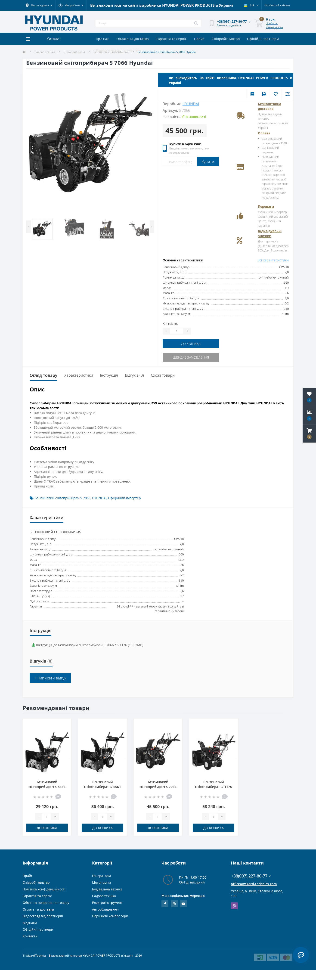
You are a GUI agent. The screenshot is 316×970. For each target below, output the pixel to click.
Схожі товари (163, 375)
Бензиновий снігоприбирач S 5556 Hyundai (46, 787)
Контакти (30, 936)
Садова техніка (44, 52)
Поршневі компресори (110, 916)
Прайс (199, 39)
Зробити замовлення (274, 25)
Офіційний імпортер (124, 498)
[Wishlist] (276, 94)
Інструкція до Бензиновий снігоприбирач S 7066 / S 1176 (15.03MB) (89, 645)
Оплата (264, 133)
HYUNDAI (191, 103)
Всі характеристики (273, 260)
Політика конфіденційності (44, 889)
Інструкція (109, 375)
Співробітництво (226, 39)
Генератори (101, 876)
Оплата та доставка (132, 39)
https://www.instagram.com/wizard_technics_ (174, 903)
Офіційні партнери (263, 39)
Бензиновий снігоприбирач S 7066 (62, 498)
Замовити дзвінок (229, 25)
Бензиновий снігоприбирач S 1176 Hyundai (213, 787)
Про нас (102, 39)
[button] (309, 434)
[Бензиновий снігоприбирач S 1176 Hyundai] (213, 751)
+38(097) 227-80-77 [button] (249, 876)
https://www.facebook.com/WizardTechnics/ (164, 903)
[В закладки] (64, 725)
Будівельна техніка (107, 889)
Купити (207, 161)
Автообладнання (105, 909)
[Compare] (287, 94)
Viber (234, 905)
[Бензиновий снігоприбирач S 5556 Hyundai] (47, 751)
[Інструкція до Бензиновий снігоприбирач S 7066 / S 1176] (252, 94)
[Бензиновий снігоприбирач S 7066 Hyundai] (158, 751)
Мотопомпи (101, 882)
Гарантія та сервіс (171, 39)
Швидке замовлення (191, 357)
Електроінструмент (107, 902)
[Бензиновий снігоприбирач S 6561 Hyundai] (102, 751)
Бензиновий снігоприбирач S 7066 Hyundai (158, 787)
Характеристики (78, 375)
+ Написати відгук (50, 678)
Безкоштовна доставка (269, 106)
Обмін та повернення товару (46, 902)
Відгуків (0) (134, 375)
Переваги (266, 206)
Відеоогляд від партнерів (117, 50)
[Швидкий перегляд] (64, 739)
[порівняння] (64, 732)
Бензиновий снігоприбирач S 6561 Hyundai (102, 787)
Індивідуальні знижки (270, 233)
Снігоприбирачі (74, 52)
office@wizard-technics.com (254, 884)
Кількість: (170, 323)
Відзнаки (30, 922)
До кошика (190, 343)
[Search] (196, 23)
